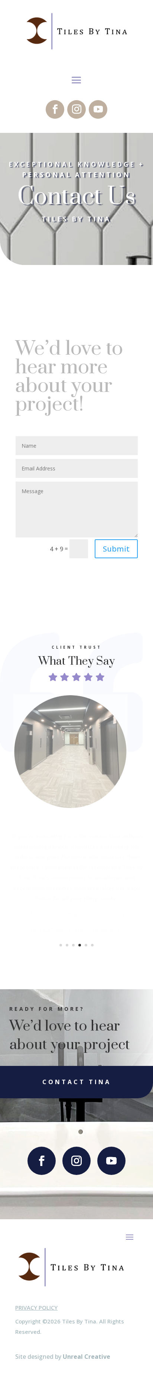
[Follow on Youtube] (98, 109)
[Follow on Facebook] (55, 109)
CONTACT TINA (76, 1082)
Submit (116, 549)
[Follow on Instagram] (76, 109)
